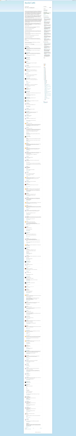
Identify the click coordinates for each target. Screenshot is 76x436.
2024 (44, 68)
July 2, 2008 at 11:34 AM (28, 101)
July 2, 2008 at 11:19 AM (28, 59)
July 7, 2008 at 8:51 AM (28, 375)
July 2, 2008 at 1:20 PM (28, 191)
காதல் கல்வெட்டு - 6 (46, 90)
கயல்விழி (27, 108)
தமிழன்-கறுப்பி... (27, 47)
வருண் (26, 183)
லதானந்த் (27, 294)
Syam (26, 310)
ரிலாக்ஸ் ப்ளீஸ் (30, 3)
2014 (44, 75)
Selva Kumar (27, 335)
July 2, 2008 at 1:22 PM (28, 200)
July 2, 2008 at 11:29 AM (28, 95)
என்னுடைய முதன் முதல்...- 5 (47, 84)
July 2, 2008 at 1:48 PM (28, 242)
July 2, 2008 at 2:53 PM (28, 287)
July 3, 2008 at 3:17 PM (28, 328)
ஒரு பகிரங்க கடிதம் (45, 24)
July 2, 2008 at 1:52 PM (28, 259)
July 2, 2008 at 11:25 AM (28, 67)
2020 (44, 71)
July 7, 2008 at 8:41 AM (28, 371)
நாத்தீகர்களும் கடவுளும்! (46, 35)
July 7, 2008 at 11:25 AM (28, 394)
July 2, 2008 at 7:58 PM (28, 304)
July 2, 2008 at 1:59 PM (28, 280)
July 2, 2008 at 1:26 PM (28, 214)
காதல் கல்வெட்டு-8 (46, 85)
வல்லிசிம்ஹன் (27, 350)
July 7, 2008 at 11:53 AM (28, 399)
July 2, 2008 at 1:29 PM (28, 219)
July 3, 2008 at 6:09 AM (28, 318)
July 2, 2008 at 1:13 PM (28, 170)
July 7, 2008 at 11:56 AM (28, 405)
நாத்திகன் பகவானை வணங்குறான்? (47, 54)
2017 (44, 73)
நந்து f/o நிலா (27, 111)
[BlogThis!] (32, 44)
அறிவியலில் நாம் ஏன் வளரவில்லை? (47, 89)
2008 (44, 79)
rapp (26, 122)
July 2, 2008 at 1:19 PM (28, 186)
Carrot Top (44, 14)
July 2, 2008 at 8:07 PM (28, 314)
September (45, 82)
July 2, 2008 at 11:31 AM (28, 98)
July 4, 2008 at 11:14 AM (28, 338)
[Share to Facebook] (33, 44)
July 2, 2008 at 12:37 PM (28, 134)
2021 (44, 70)
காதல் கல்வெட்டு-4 (46, 97)
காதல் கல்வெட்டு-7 (46, 87)
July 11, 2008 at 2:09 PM (28, 421)
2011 (44, 77)
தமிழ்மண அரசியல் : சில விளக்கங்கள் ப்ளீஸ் (48, 91)
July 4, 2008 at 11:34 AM (28, 343)
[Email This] (31, 44)
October (45, 81)
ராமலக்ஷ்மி (27, 355)
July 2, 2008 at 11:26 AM (28, 76)
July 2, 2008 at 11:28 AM (28, 89)
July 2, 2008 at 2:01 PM (28, 284)
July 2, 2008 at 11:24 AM (28, 63)
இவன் (26, 166)
